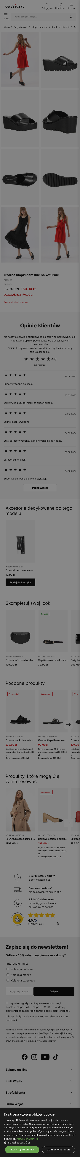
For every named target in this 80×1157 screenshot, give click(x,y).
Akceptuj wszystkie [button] (22, 1149)
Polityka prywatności (27, 1138)
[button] (40, 1143)
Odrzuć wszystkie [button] (58, 1149)
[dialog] (40, 578)
